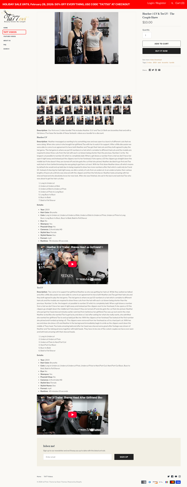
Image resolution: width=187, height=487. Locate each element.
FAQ (4, 45)
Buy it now (161, 51)
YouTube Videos (9, 36)
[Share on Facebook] (150, 70)
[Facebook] (172, 476)
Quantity (145, 30)
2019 (155, 62)
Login (150, 3)
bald (159, 62)
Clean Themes (62, 482)
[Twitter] (169, 476)
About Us (7, 40)
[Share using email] (159, 70)
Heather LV (42, 137)
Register (161, 3)
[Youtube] (176, 476)
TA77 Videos (10, 32)
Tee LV (40, 287)
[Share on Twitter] (153, 70)
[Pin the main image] (156, 70)
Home (5, 28)
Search (6, 49)
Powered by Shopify (75, 482)
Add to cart (162, 44)
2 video (149, 62)
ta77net (45, 482)
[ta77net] (15, 16)
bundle (171, 62)
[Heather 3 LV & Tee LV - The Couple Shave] (86, 38)
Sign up (124, 457)
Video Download (156, 60)
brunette (165, 62)
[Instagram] (180, 476)
